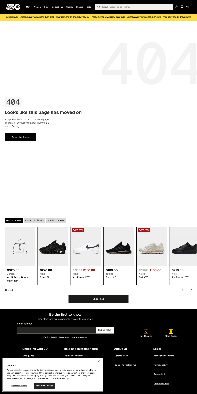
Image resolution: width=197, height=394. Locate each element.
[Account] (177, 7)
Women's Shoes (34, 220)
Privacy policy (160, 365)
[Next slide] (190, 290)
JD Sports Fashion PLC (125, 365)
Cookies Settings (19, 385)
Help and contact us (73, 355)
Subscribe (104, 330)
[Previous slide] (183, 290)
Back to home (20, 137)
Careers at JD (121, 355)
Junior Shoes (56, 220)
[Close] (98, 361)
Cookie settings (161, 383)
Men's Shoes (14, 220)
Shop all (98, 298)
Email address (24, 323)
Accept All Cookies (44, 385)
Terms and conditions (164, 355)
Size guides (28, 355)
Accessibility (160, 374)
